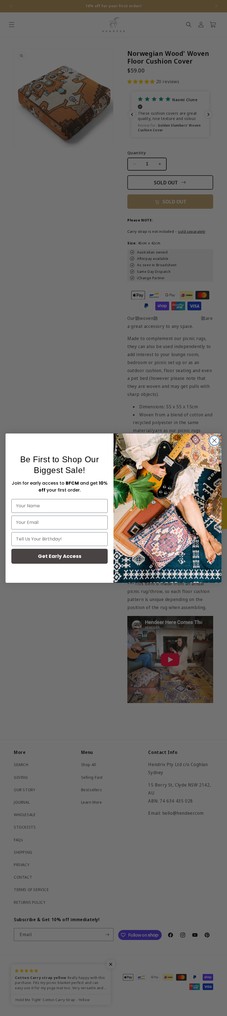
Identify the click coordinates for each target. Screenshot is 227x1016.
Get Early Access (59, 556)
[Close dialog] (214, 440)
